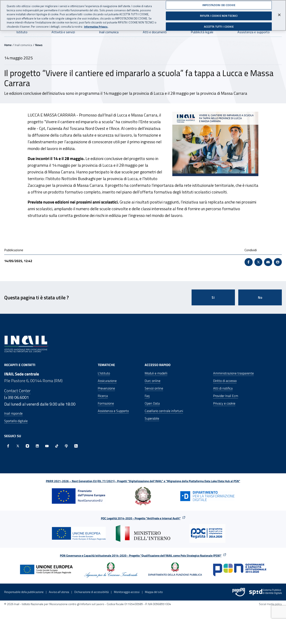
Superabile (152, 418)
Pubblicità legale (202, 32)
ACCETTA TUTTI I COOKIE (219, 26)
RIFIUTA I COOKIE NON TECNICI (219, 16)
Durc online (152, 380)
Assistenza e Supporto (113, 410)
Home (8, 45)
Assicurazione (107, 380)
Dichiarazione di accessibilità (91, 592)
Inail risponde (13, 413)
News (39, 45)
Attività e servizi (63, 32)
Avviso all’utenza (59, 592)
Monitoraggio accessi (127, 592)
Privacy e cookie (224, 403)
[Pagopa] (238, 592)
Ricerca (103, 395)
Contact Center (17, 390)
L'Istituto (104, 373)
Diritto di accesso (225, 380)
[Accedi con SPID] (265, 592)
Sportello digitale (16, 420)
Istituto (21, 32)
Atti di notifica (223, 388)
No (260, 297)
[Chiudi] (279, 14)
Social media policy (270, 604)
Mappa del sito (154, 592)
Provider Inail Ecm (225, 395)
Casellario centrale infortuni (164, 410)
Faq (147, 395)
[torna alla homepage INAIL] (26, 343)
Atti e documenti (155, 32)
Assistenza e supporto (253, 32)
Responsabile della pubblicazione (24, 592)
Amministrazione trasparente (233, 373)
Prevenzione (106, 388)
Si (213, 297)
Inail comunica (109, 32)
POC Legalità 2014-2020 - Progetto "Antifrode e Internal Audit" (141, 518)
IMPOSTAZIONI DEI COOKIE (218, 5)
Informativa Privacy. (96, 27)
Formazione (106, 403)
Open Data (152, 403)
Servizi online (154, 388)
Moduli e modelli (156, 373)
